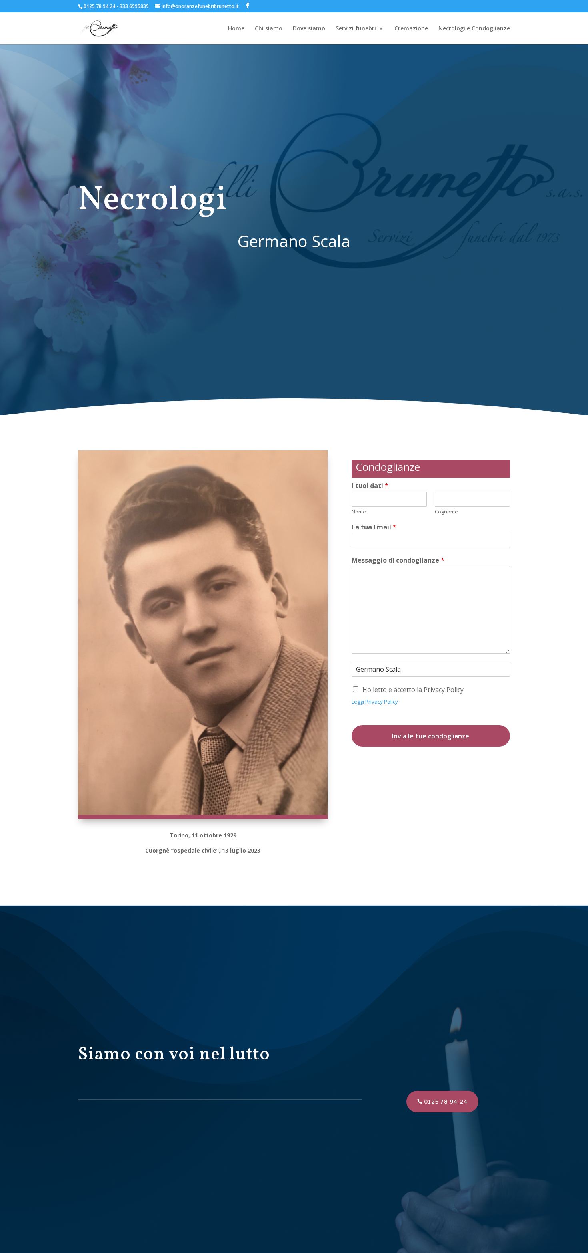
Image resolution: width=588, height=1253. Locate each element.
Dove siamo (309, 29)
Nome (359, 511)
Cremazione (411, 29)
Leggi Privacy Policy (375, 701)
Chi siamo (268, 29)
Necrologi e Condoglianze (474, 29)
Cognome (446, 511)
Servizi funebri (356, 29)
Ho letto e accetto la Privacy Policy (413, 689)
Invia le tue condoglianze (430, 736)
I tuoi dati (370, 486)
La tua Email (374, 527)
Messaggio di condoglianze (398, 560)
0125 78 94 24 (446, 1101)
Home (236, 29)
